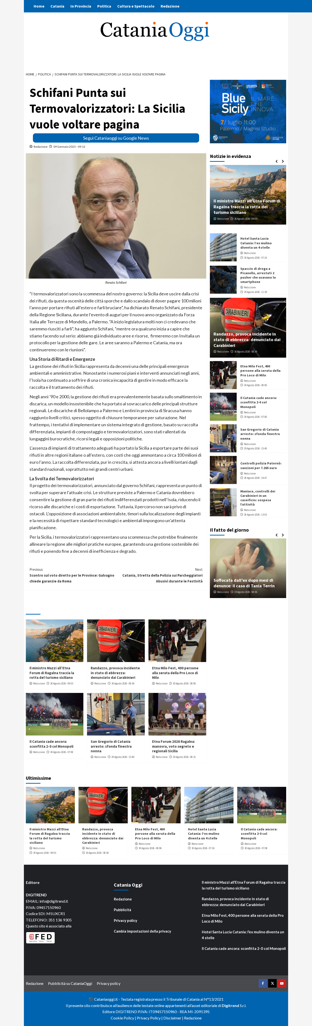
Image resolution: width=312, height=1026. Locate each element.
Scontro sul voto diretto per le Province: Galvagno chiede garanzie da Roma (71, 575)
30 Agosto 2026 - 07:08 (61, 752)
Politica (104, 6)
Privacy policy (125, 920)
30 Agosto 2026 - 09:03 (61, 683)
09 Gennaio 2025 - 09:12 (69, 146)
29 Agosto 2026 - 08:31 (184, 757)
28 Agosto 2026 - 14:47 (255, 478)
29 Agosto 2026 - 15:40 (122, 757)
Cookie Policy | (124, 1018)
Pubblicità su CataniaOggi (70, 983)
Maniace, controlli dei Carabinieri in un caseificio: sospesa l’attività (257, 498)
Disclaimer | (173, 1018)
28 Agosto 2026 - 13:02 (255, 514)
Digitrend (230, 1005)
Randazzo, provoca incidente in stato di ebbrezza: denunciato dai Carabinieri (115, 673)
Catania (57, 6)
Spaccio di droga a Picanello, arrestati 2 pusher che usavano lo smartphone (258, 275)
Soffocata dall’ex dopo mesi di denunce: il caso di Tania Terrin (244, 583)
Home (39, 6)
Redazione (170, 6)
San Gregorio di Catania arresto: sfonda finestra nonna (111, 746)
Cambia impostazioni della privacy (142, 931)
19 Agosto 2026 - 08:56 (245, 592)
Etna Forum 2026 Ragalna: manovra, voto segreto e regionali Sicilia (173, 746)
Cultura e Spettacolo (136, 6)
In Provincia (80, 6)
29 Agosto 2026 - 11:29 (255, 292)
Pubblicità (122, 910)
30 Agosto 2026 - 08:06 (184, 683)
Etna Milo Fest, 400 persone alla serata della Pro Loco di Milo (175, 673)
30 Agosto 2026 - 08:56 (122, 683)
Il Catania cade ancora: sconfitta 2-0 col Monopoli (51, 744)
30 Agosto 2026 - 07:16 (255, 257)
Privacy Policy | (150, 1018)
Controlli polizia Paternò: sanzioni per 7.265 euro (261, 465)
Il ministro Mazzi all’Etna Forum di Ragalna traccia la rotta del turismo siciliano (51, 673)
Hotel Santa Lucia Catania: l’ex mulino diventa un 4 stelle (256, 242)
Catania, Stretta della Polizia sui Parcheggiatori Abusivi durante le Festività (162, 575)
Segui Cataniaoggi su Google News (116, 138)
